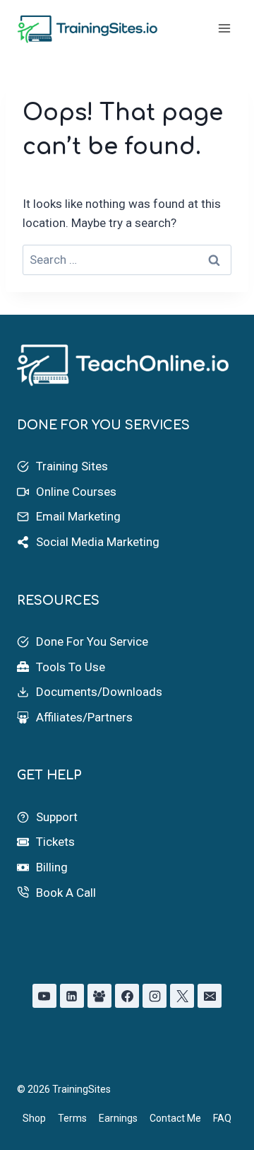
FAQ (222, 1118)
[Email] (210, 996)
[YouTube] (44, 996)
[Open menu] (224, 28)
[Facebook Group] (99, 996)
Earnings (118, 1118)
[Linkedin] (72, 996)
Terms (72, 1118)
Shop (34, 1118)
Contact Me (175, 1118)
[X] (182, 996)
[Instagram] (155, 996)
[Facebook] (127, 996)
